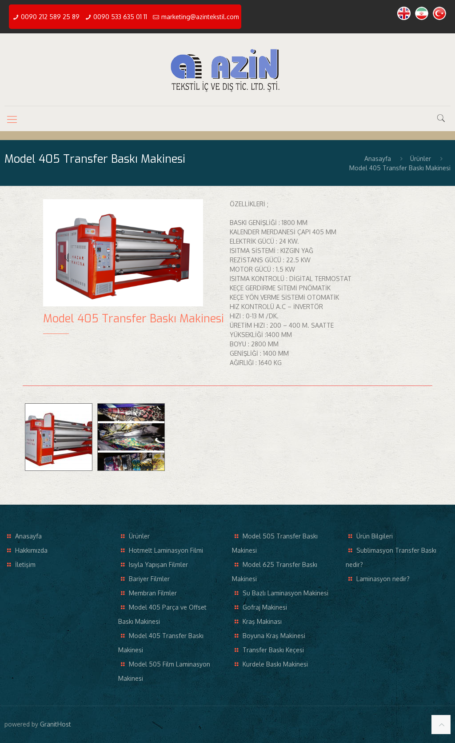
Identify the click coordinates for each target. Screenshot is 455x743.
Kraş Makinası (262, 621)
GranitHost (55, 724)
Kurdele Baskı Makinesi (275, 664)
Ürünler (420, 158)
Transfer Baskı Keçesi (273, 650)
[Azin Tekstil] (227, 69)
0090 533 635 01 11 (120, 16)
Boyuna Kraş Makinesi (274, 635)
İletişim (25, 564)
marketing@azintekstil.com (200, 16)
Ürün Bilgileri (374, 536)
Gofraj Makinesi (265, 607)
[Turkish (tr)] (439, 17)
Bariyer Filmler (149, 578)
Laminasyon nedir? (383, 578)
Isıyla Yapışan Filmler (158, 564)
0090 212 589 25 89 (50, 16)
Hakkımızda (31, 550)
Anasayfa (377, 158)
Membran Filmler (153, 593)
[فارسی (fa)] (421, 17)
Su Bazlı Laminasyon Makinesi (285, 593)
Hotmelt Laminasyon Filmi (166, 550)
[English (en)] (404, 17)
